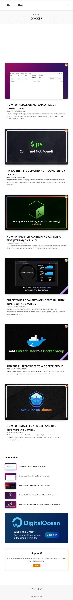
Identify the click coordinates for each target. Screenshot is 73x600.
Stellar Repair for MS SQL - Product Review (32, 466)
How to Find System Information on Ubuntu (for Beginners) (38, 495)
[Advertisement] (36, 43)
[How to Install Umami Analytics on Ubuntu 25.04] (12, 476)
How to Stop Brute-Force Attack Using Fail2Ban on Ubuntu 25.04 (39, 504)
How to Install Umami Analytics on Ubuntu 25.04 (34, 476)
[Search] (68, 5)
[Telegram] (41, 590)
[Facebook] (32, 590)
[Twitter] (35, 589)
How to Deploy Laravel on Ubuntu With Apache (34, 485)
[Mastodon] (38, 590)
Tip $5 (36, 565)
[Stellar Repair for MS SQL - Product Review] (12, 466)
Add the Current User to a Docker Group (35, 366)
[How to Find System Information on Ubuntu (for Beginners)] (12, 495)
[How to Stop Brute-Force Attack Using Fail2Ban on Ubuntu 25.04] (12, 504)
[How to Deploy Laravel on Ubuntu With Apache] (12, 485)
